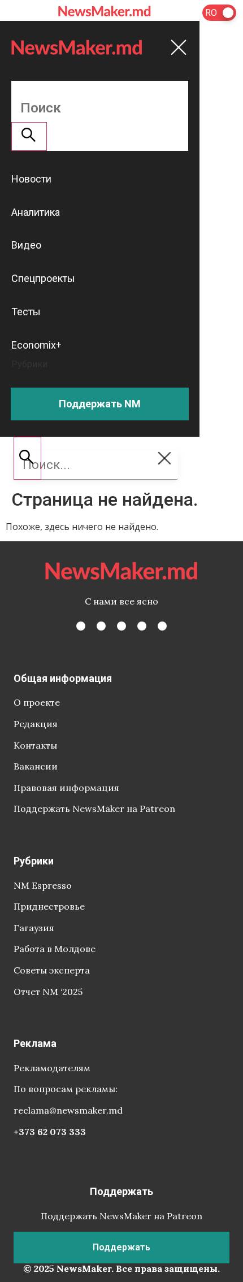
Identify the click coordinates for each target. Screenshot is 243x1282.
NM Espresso (43, 885)
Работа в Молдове (55, 948)
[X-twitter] (101, 626)
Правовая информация (66, 787)
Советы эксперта (52, 970)
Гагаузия (34, 927)
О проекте (37, 702)
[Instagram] (121, 626)
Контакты (35, 745)
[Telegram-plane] (162, 626)
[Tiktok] (141, 626)
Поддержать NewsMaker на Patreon (94, 808)
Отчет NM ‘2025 (48, 991)
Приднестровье (49, 906)
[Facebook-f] (80, 626)
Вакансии (36, 766)
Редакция (36, 723)
